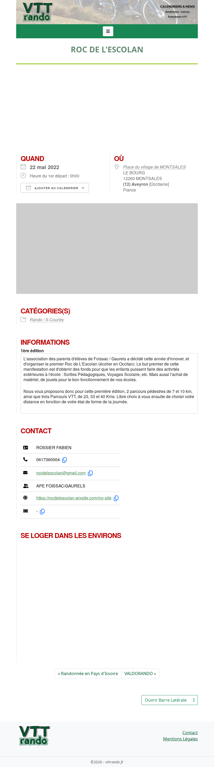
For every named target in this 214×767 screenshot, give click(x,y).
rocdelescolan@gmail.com (61, 473)
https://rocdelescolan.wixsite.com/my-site (73, 498)
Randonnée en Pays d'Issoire (89, 673)
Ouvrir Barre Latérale (166, 700)
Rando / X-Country (47, 320)
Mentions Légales (180, 739)
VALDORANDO (138, 673)
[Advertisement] (107, 111)
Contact (190, 732)
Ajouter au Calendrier (55, 188)
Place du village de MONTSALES (154, 167)
